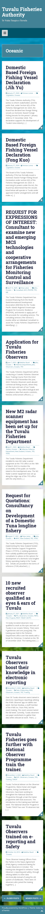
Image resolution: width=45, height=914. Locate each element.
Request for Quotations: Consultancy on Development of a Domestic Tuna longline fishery (21, 513)
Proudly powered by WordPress (14, 908)
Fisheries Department (23, 365)
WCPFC (28, 618)
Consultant (19, 290)
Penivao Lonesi (27, 93)
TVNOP (23, 618)
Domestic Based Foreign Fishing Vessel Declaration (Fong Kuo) (22, 150)
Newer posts (32, 898)
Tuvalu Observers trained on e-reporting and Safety (20, 836)
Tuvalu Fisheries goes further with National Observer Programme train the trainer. (21, 751)
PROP (18, 618)
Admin (8, 449)
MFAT (18, 538)
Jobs (35, 288)
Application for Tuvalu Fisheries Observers (22, 349)
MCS (25, 290)
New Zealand (19, 451)
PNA (7, 618)
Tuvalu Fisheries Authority (22, 12)
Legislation (10, 95)
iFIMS (31, 690)
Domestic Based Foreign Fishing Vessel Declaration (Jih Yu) (22, 77)
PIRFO (36, 616)
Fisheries (24, 449)
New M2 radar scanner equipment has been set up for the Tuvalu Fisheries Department (22, 426)
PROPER (30, 290)
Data (17, 690)
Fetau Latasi (24, 288)
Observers (9, 367)
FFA (17, 616)
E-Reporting (24, 690)
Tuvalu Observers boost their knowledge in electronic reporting (20, 669)
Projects (12, 618)
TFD (35, 290)
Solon (38, 908)
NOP (17, 777)
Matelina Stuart (24, 362)
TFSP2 (8, 454)
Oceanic (17, 95)
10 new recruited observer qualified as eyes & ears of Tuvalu (20, 595)
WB (7, 292)
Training (27, 692)
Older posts (12, 898)
